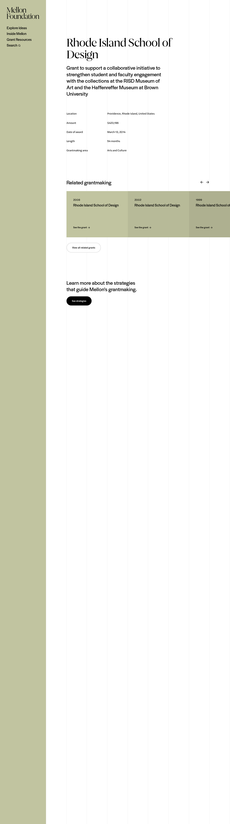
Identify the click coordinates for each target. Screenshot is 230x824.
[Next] (208, 182)
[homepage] (23, 13)
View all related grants (83, 247)
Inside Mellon (16, 33)
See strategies (79, 301)
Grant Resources (19, 39)
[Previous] (202, 182)
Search (12, 45)
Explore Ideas (17, 28)
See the (80, 227)
